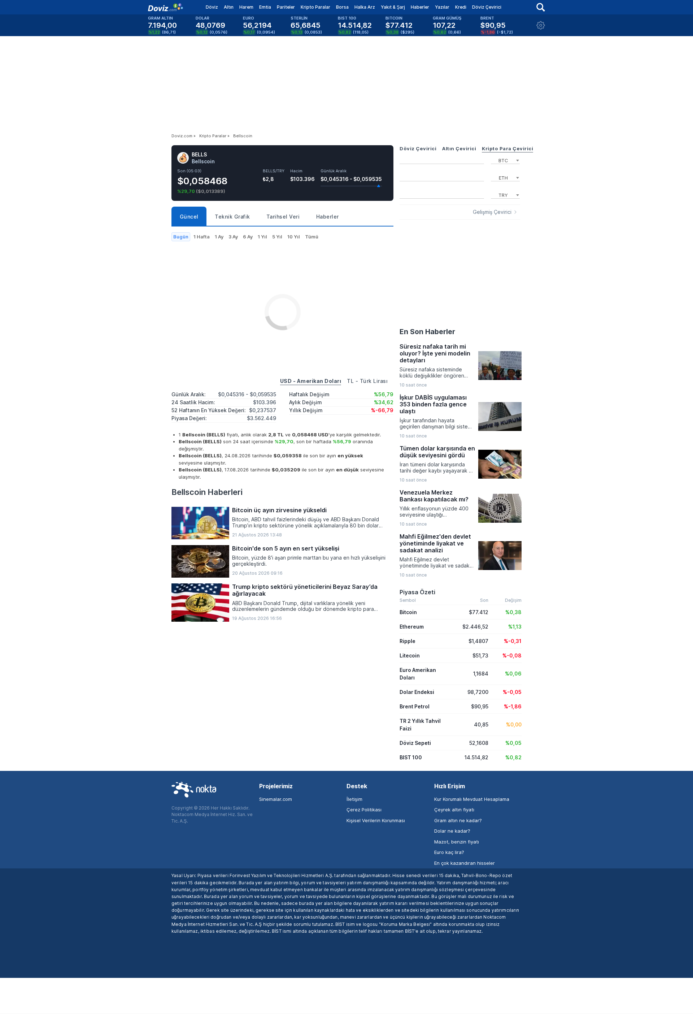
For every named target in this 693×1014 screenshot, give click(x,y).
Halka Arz (364, 7)
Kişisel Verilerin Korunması (375, 820)
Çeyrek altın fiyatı (454, 809)
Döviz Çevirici (486, 7)
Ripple (407, 641)
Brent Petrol (415, 706)
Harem (246, 7)
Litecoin (410, 655)
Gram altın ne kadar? (458, 820)
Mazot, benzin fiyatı (456, 842)
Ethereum (412, 626)
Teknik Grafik (232, 216)
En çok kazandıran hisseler (464, 863)
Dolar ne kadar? (452, 831)
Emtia (265, 7)
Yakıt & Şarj (393, 7)
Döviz (212, 7)
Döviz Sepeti (415, 743)
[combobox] (505, 159)
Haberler (420, 7)
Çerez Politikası (364, 809)
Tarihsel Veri (283, 216)
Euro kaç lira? (449, 852)
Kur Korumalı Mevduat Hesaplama (471, 799)
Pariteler (286, 7)
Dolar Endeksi (417, 692)
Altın (229, 7)
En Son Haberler (427, 331)
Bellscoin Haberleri (207, 492)
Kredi (460, 7)
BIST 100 (411, 757)
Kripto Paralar (315, 7)
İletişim (354, 799)
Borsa (342, 7)
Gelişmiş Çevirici (492, 212)
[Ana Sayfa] (165, 7)
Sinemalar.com (275, 799)
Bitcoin (408, 612)
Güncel (189, 216)
